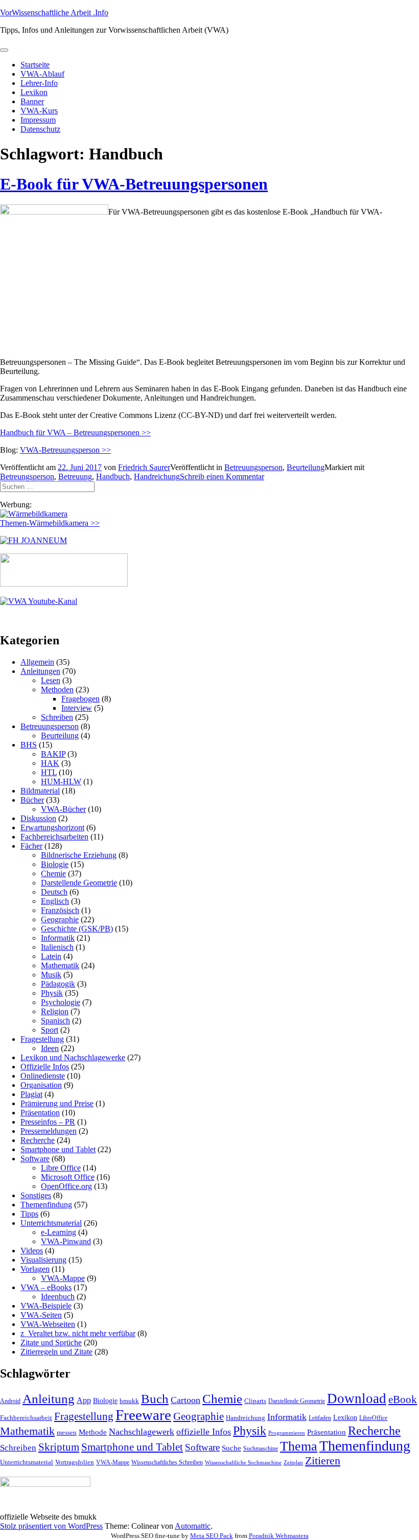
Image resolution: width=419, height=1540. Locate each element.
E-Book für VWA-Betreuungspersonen (134, 184)
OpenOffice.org (66, 1186)
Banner (32, 101)
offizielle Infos (203, 1432)
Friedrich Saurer (144, 467)
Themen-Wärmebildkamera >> (50, 523)
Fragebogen (80, 698)
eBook (402, 1399)
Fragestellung (42, 1039)
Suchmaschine (260, 1448)
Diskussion (38, 818)
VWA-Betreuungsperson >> (65, 450)
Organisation (41, 1085)
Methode (93, 1432)
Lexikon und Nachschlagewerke (72, 1057)
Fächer (31, 846)
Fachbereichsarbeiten (54, 836)
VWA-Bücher (63, 809)
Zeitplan (293, 1462)
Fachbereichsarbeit (26, 1417)
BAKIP (53, 754)
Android (10, 1401)
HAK (50, 763)
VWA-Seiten (41, 1315)
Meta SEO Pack (211, 1535)
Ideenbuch (58, 1296)
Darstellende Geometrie (79, 882)
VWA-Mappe (63, 1278)
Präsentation (40, 1112)
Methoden (57, 689)
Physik (52, 993)
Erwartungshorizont (52, 827)
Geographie (60, 919)
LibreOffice (373, 1417)
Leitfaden (320, 1417)
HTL (49, 772)
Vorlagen (35, 1269)
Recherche (37, 1140)
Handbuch (113, 476)
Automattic (193, 1526)
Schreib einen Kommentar (222, 476)
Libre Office (61, 1167)
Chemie (53, 873)
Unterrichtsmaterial (51, 1223)
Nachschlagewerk (141, 1432)
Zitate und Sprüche (51, 1342)
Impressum (38, 119)
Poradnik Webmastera (279, 1535)
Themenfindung (46, 1204)
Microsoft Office (68, 1177)
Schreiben (57, 717)
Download (356, 1398)
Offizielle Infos (44, 1066)
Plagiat (31, 1094)
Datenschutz (40, 129)
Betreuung (75, 476)
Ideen (50, 1048)
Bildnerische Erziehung (79, 855)
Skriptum (58, 1447)
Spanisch (55, 1020)
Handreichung (157, 476)
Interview (76, 708)
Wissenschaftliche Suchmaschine (243, 1462)
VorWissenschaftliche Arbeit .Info (54, 12)
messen (67, 1432)
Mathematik (60, 965)
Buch (155, 1399)
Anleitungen (40, 671)
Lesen (50, 680)
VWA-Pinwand (66, 1241)
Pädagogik (58, 983)
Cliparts (255, 1401)
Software (35, 1158)
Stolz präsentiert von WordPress (51, 1526)
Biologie (54, 864)
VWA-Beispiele (46, 1305)
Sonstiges (35, 1195)
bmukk (129, 1401)
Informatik (58, 938)
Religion (54, 1011)
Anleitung (48, 1399)
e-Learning (58, 1232)
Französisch (60, 910)
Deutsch (54, 892)
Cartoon (185, 1400)
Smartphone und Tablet (58, 1149)
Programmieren (286, 1433)
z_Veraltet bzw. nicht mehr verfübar (77, 1333)
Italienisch (57, 947)
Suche (231, 1447)
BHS (28, 744)
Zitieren (322, 1460)
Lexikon (34, 92)
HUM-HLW (61, 781)
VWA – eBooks (46, 1287)
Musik (51, 974)
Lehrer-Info (39, 83)
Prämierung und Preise (57, 1103)
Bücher (32, 800)
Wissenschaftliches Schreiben (167, 1462)
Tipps (29, 1213)
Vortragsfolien (74, 1462)
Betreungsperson (27, 476)
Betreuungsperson (253, 467)
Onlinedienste (42, 1075)
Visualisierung (43, 1259)
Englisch (55, 901)
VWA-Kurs (39, 110)
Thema (298, 1446)
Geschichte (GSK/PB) (77, 928)
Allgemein (37, 662)
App (84, 1400)
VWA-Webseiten (47, 1324)
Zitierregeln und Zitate (56, 1351)
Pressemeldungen (48, 1131)
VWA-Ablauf (42, 73)
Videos (31, 1250)
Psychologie (60, 1002)
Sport (49, 1029)
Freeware (143, 1415)
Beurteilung (305, 467)
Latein (51, 956)
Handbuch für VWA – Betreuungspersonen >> (75, 432)
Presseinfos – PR (47, 1121)
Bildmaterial (40, 790)
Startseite (35, 64)
